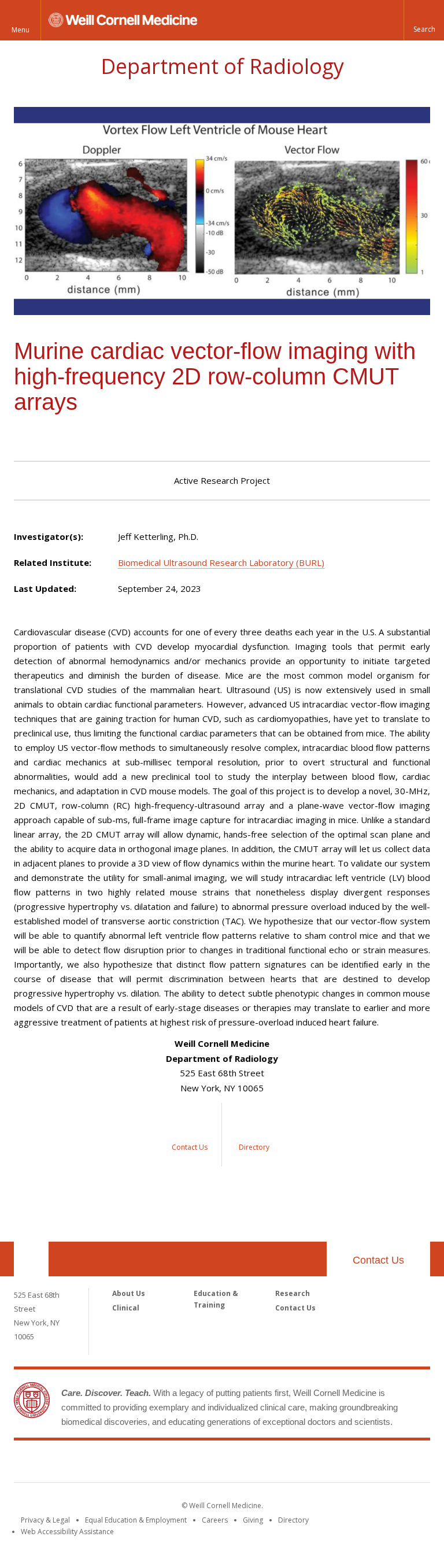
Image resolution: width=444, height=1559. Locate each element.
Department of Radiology (222, 66)
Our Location (31, 1259)
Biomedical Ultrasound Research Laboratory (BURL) (221, 562)
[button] (424, 20)
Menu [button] (20, 30)
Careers (215, 1520)
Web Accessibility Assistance (67, 1531)
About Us (128, 1293)
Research (292, 1293)
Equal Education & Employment (136, 1520)
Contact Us (378, 1260)
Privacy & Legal (45, 1520)
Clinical (125, 1308)
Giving (253, 1520)
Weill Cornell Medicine (222, 1464)
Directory (293, 1520)
